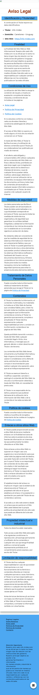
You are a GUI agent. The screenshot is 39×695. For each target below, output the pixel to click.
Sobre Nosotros (12, 621)
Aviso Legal (9, 105)
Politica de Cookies (13, 628)
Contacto (9, 630)
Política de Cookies (13, 114)
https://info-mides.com (25, 39)
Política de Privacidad (14, 109)
